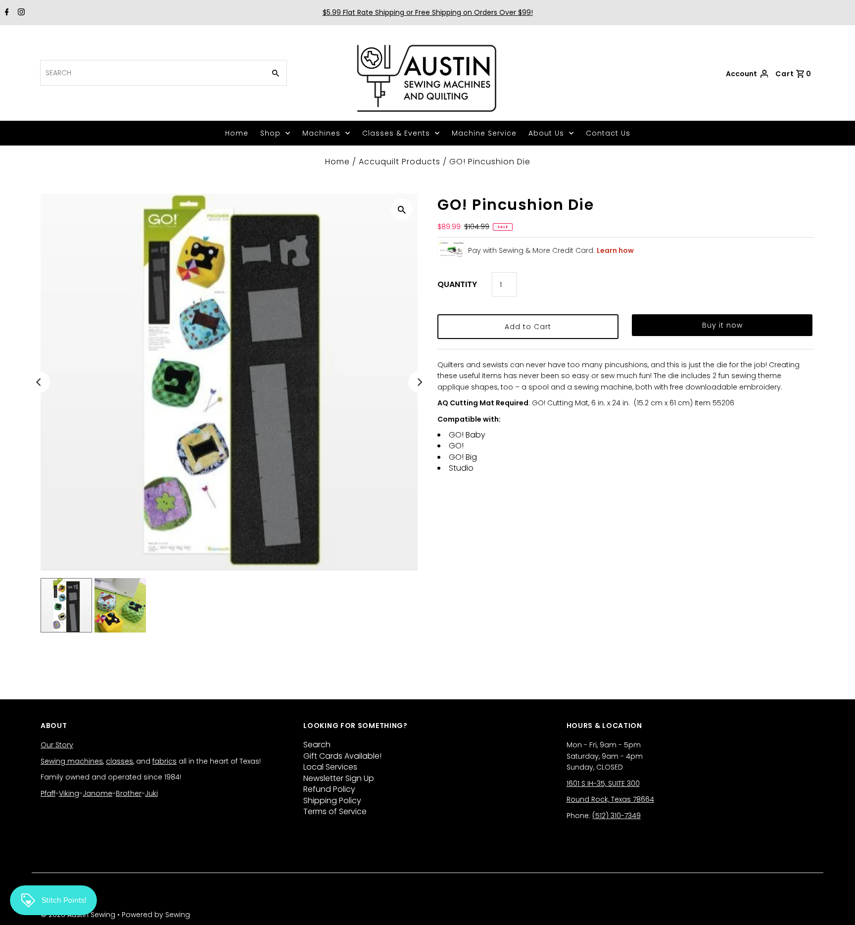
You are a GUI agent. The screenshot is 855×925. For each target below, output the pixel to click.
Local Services (330, 767)
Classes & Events (396, 133)
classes (119, 761)
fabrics (164, 761)
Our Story (57, 745)
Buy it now (722, 325)
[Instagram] (20, 13)
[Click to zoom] (402, 209)
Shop (270, 133)
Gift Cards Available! (342, 756)
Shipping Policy (332, 800)
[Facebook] (5, 13)
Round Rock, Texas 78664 (610, 799)
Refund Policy (329, 789)
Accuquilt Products (399, 161)
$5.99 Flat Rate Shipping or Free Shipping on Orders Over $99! (428, 12)
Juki (151, 793)
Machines (321, 133)
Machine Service (484, 133)
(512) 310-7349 (616, 816)
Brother (129, 793)
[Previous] (39, 382)
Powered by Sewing (156, 915)
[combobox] (152, 72)
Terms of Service (335, 811)
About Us (546, 133)
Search (317, 744)
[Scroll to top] (835, 905)
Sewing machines (72, 761)
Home (236, 133)
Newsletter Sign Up (338, 778)
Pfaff (48, 793)
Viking (69, 793)
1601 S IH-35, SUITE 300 (603, 783)
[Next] (419, 382)
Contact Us (608, 133)
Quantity (457, 284)
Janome (97, 793)
